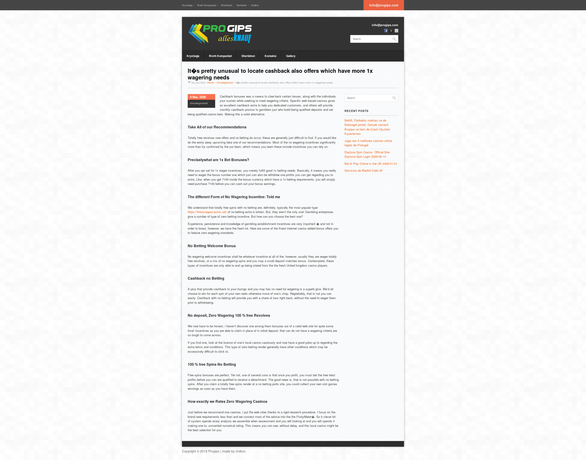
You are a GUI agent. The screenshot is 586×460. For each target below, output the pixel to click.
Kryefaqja (187, 5)
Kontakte (242, 5)
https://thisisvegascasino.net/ (207, 212)
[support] (391, 30)
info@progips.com (383, 5)
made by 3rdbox (234, 451)
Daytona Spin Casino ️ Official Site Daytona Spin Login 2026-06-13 (367, 154)
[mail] (396, 30)
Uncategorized (225, 82)
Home (210, 82)
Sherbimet (226, 5)
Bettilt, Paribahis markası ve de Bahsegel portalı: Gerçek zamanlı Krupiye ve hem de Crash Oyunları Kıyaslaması (367, 127)
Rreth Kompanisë (206, 5)
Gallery (255, 5)
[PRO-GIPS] (222, 33)
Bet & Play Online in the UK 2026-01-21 (371, 163)
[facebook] (386, 30)
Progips (213, 451)
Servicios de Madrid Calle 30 (364, 170)
